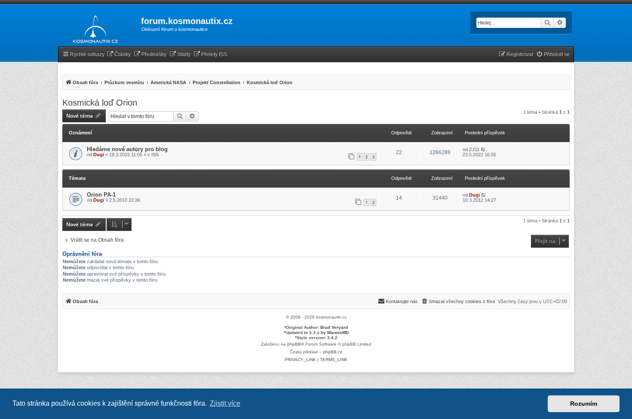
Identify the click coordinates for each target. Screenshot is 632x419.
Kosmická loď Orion (99, 102)
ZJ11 (474, 149)
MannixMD (338, 332)
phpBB (294, 344)
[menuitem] (119, 55)
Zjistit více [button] (225, 403)
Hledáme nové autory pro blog (127, 149)
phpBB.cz (332, 351)
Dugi (98, 154)
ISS (155, 154)
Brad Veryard (334, 327)
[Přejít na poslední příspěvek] (483, 149)
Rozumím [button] (583, 403)
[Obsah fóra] (93, 27)
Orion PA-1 (101, 194)
